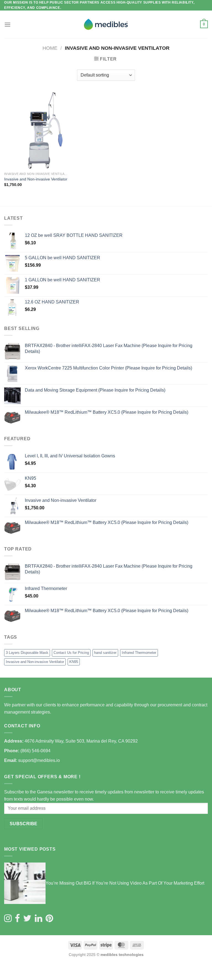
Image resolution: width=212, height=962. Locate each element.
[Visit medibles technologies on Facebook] (17, 918)
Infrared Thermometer (139, 653)
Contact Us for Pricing (71, 653)
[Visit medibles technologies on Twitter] (27, 918)
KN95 (73, 662)
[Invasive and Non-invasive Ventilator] (36, 130)
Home (50, 48)
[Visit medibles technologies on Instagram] (8, 918)
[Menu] (7, 24)
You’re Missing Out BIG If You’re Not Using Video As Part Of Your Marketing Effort (125, 883)
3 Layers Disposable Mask (27, 653)
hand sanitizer (105, 653)
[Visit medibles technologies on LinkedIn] (38, 918)
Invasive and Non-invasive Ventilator (35, 179)
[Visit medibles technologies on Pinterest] (49, 918)
